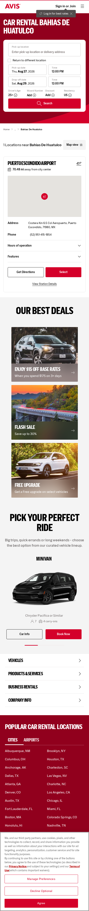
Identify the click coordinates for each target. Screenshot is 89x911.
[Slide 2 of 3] (44, 645)
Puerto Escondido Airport (32, 163)
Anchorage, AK (15, 767)
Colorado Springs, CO (62, 817)
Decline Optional (41, 891)
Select (63, 272)
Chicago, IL (55, 801)
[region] (44, 871)
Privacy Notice (18, 866)
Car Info (24, 634)
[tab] (14, 740)
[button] (44, 196)
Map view (72, 145)
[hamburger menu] (82, 6)
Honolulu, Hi (13, 825)
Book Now (63, 634)
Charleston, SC (57, 767)
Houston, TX (55, 759)
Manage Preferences (41, 879)
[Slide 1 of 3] (31, 645)
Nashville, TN (56, 825)
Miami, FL (54, 809)
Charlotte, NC (56, 784)
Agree (41, 903)
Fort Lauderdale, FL (19, 809)
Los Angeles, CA (58, 792)
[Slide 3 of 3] (57, 645)
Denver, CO (13, 792)
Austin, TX (12, 801)
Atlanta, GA (13, 784)
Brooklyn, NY (56, 751)
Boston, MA (13, 817)
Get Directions (26, 272)
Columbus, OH (15, 759)
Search (47, 103)
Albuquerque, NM (17, 751)
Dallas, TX (12, 776)
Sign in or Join (65, 6)
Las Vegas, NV (57, 776)
